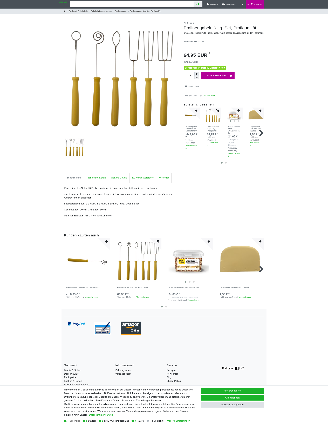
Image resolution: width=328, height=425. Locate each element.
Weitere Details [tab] (119, 177)
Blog (169, 377)
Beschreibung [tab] (74, 177)
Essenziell (75, 420)
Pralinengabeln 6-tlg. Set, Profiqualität (213, 129)
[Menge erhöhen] (196, 74)
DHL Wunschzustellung (116, 420)
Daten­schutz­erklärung (101, 414)
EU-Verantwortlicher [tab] (143, 177)
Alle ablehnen (232, 397)
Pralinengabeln (120, 11)
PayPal (140, 420)
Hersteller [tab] (164, 177)
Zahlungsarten (123, 370)
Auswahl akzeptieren (232, 404)
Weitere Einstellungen (178, 420)
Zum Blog (63, 2)
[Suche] (198, 4)
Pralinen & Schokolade (78, 11)
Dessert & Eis (71, 373)
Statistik (92, 420)
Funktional (157, 420)
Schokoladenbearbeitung (101, 11)
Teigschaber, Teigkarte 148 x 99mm (255, 129)
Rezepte (171, 370)
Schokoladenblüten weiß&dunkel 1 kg (234, 130)
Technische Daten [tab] (96, 177)
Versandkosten (209, 96)
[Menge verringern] (196, 77)
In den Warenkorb (216, 75)
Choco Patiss (174, 381)
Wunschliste (193, 86)
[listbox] (190, 261)
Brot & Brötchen (72, 370)
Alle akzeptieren (232, 390)
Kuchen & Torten (73, 381)
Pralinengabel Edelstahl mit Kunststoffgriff (191, 129)
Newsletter (172, 373)
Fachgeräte (70, 377)
